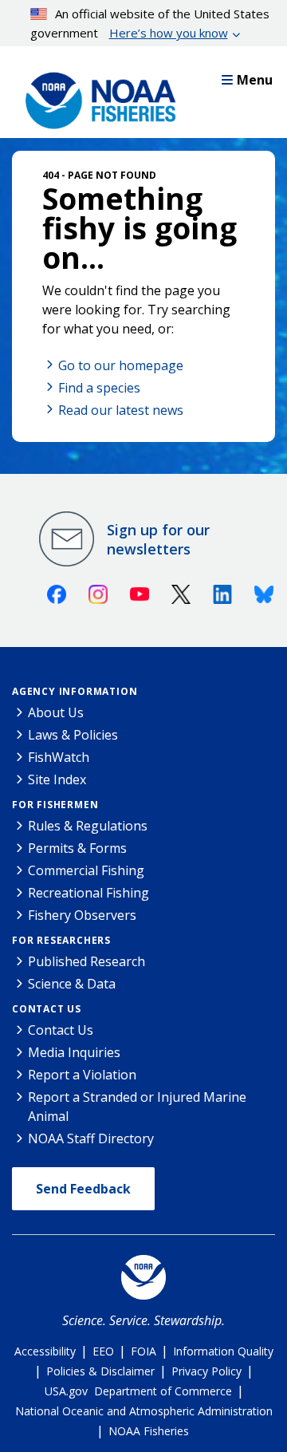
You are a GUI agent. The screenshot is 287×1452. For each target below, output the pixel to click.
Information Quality (223, 1351)
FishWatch (58, 757)
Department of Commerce (163, 1391)
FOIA (143, 1351)
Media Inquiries (74, 1052)
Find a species (99, 388)
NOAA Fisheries (148, 1430)
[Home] (95, 96)
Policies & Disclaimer (100, 1371)
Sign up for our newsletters (158, 539)
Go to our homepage (120, 365)
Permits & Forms (77, 848)
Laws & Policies (73, 735)
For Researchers (61, 940)
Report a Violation (82, 1074)
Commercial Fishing (86, 870)
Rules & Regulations (87, 826)
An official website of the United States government (150, 23)
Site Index (57, 779)
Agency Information (74, 691)
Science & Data (72, 983)
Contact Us (46, 1009)
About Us (56, 712)
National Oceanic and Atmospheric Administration (144, 1410)
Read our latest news (120, 410)
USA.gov (66, 1391)
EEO (103, 1351)
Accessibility (45, 1351)
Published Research (86, 961)
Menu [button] (255, 80)
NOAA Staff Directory (91, 1138)
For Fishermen (55, 804)
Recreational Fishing (88, 893)
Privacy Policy (206, 1371)
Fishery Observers (82, 915)
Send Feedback (83, 1189)
